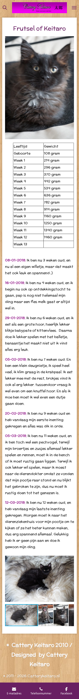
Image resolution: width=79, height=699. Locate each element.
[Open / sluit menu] (74, 7)
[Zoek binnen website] (5, 7)
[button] (70, 557)
